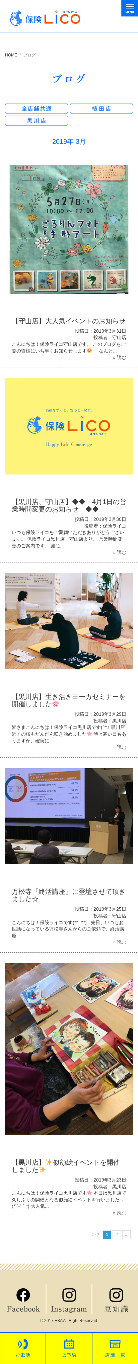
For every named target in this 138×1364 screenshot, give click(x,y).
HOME (11, 55)
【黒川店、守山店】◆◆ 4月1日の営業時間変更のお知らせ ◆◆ (69, 505)
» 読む (119, 357)
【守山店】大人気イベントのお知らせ (69, 321)
